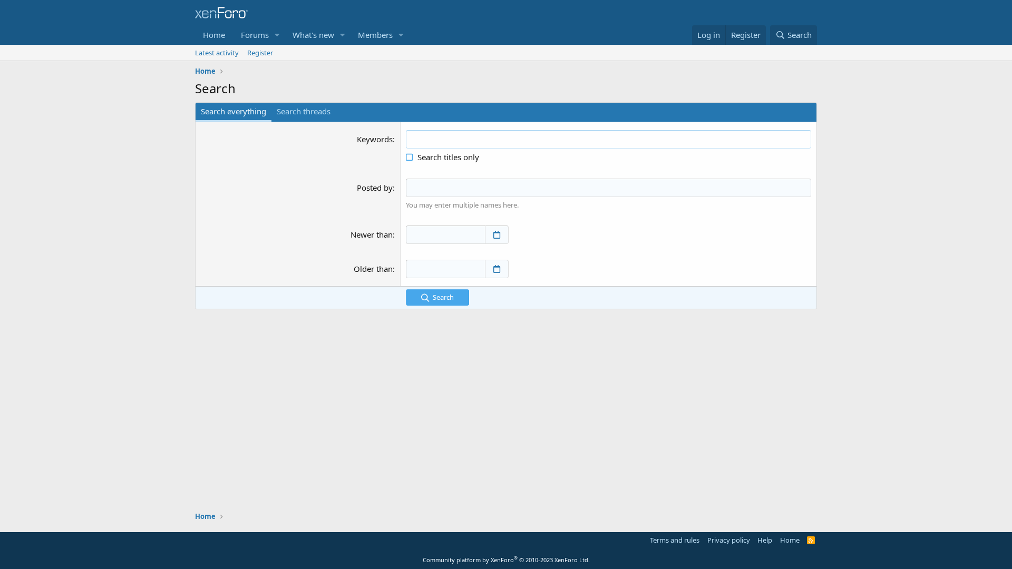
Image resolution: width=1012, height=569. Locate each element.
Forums (255, 35)
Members (375, 35)
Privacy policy (728, 540)
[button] (277, 35)
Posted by (375, 187)
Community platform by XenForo (506, 560)
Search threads (303, 111)
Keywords (375, 139)
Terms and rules (674, 540)
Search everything (233, 111)
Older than (373, 268)
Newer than (372, 234)
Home (214, 35)
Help (764, 540)
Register (260, 52)
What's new (313, 35)
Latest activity (217, 52)
